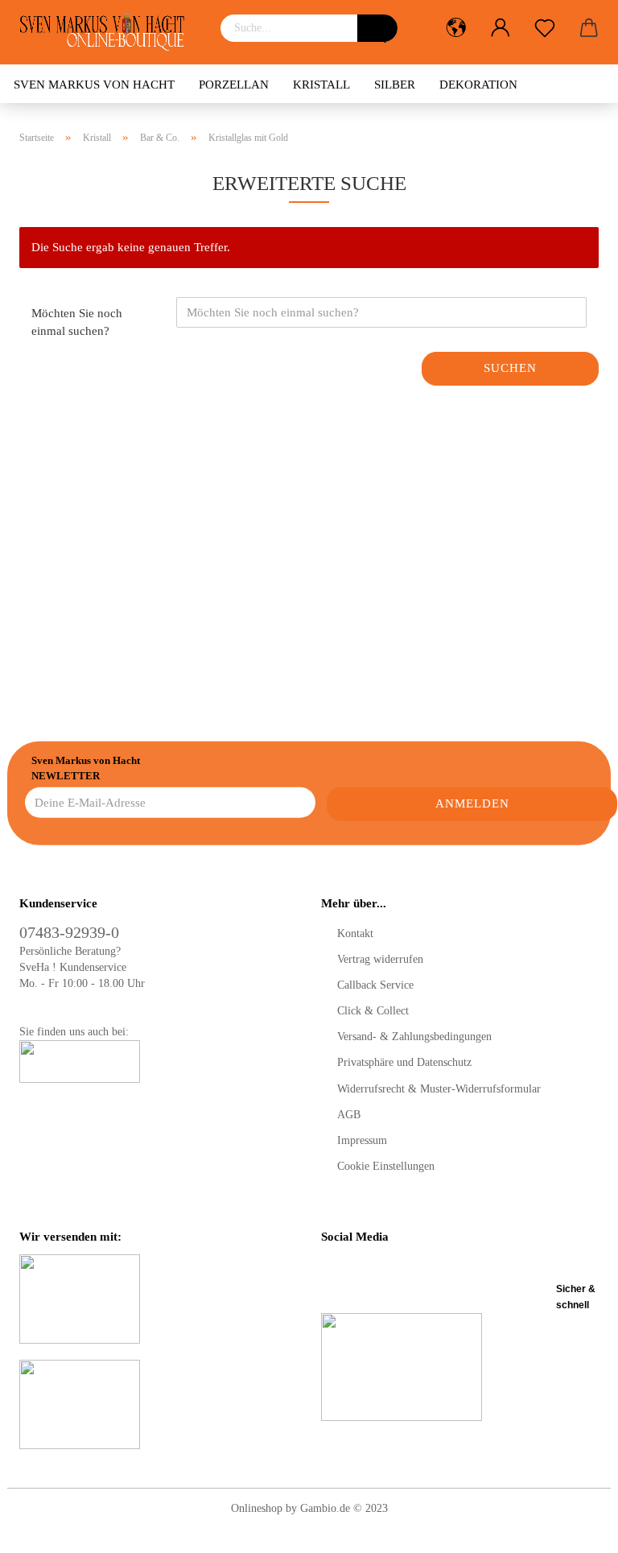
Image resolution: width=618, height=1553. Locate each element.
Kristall (321, 84)
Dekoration (478, 84)
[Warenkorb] (588, 28)
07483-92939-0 (69, 932)
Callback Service (375, 985)
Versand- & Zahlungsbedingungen (414, 1037)
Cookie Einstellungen (386, 1166)
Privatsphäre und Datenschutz (404, 1062)
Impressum (362, 1140)
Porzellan (234, 84)
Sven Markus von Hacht (94, 84)
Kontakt (355, 933)
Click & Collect (373, 1011)
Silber (394, 84)
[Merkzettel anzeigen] (544, 28)
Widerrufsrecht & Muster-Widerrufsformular (439, 1089)
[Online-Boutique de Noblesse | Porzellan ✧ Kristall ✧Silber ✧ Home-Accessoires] (107, 32)
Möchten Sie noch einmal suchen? (76, 322)
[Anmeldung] (500, 28)
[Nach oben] (574, 1529)
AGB (348, 1115)
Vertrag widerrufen (380, 959)
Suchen (510, 367)
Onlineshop (256, 1508)
